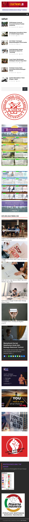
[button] (27, 14)
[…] (12, 353)
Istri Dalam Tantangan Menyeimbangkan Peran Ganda (18, 41)
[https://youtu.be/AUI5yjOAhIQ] (24, 89)
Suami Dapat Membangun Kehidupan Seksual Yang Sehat (17, 60)
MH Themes (23, 520)
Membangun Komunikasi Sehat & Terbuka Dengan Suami (18, 33)
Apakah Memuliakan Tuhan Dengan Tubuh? (17, 78)
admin (22, 27)
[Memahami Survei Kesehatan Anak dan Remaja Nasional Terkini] (14, 333)
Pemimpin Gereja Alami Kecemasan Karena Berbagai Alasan (17, 69)
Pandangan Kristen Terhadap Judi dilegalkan (12, 321)
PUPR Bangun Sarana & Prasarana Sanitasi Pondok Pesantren (16, 24)
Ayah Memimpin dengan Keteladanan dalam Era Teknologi (16, 51)
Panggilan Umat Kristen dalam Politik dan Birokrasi (14, 259)
